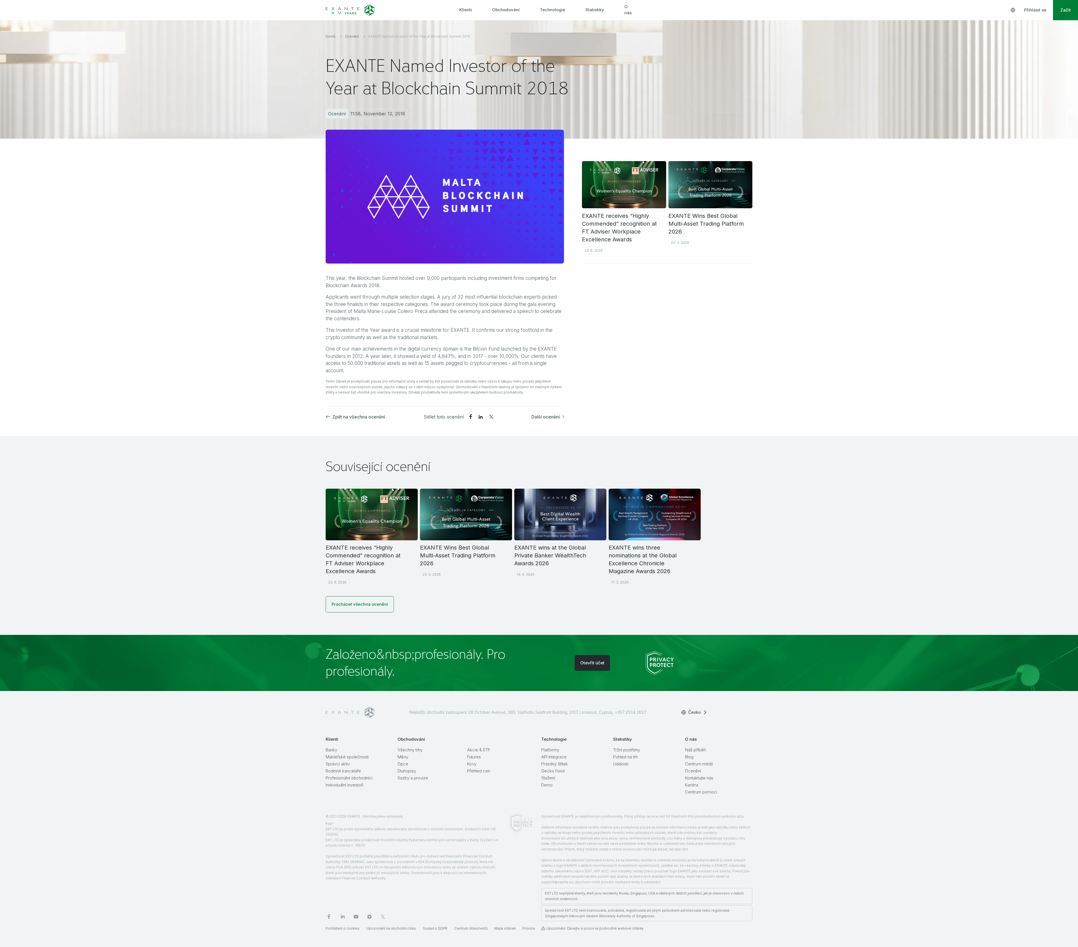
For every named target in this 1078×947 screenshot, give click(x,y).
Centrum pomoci (701, 792)
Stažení (548, 778)
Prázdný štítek (554, 764)
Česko (694, 712)
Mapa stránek (505, 928)
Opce (403, 764)
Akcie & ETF (478, 749)
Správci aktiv (338, 764)
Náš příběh (695, 749)
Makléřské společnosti (347, 757)
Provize (528, 928)
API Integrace (554, 757)
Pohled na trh (625, 757)
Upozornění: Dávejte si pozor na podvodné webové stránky (595, 928)
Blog (689, 757)
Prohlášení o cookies (343, 928)
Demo (547, 785)
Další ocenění (545, 417)
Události (620, 764)
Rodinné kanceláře (343, 771)
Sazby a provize (413, 778)
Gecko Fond (553, 771)
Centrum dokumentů (471, 928)
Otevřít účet (592, 662)
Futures (474, 757)
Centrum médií (699, 764)
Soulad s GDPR (435, 928)
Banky (331, 749)
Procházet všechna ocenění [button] (360, 604)
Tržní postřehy (626, 749)
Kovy (471, 764)
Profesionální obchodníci (349, 778)
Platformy (550, 749)
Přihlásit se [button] (1035, 10)
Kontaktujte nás (699, 778)
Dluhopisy (407, 771)
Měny (403, 757)
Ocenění (693, 771)
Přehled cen (478, 771)
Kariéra (691, 785)
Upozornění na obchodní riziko (391, 928)
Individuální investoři (344, 785)
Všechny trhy (410, 749)
